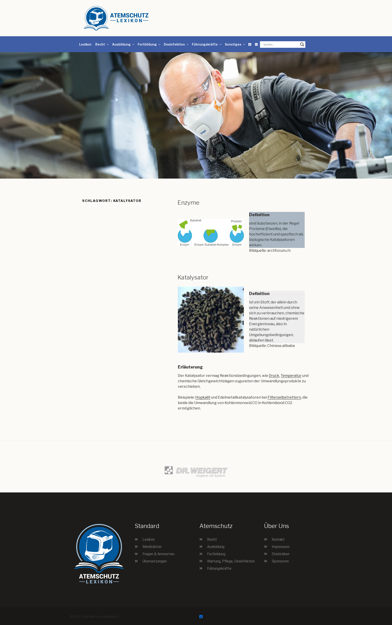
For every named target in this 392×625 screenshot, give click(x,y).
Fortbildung (147, 44)
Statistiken (280, 554)
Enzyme (188, 202)
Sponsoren (280, 561)
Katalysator (192, 277)
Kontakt (278, 539)
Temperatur (291, 375)
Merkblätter (152, 547)
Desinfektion (174, 44)
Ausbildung (121, 44)
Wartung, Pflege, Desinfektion (231, 561)
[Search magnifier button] (302, 44)
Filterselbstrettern (284, 397)
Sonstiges (233, 44)
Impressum (280, 547)
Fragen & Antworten (158, 554)
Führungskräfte (205, 44)
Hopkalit (202, 397)
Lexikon (85, 44)
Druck (274, 375)
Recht (100, 44)
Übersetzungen (154, 561)
